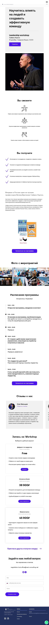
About (18, 611)
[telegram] (26, 572)
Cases (18, 618)
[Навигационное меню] (47, 2)
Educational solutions (22, 614)
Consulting (19, 616)
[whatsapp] (23, 572)
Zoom (30, 616)
